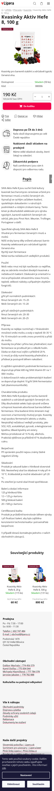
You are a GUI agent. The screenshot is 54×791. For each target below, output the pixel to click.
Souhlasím (38, 784)
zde (4, 768)
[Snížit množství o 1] (35, 96)
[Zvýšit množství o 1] (49, 96)
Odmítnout (13, 784)
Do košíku (29, 106)
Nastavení (26, 775)
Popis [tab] (27, 179)
